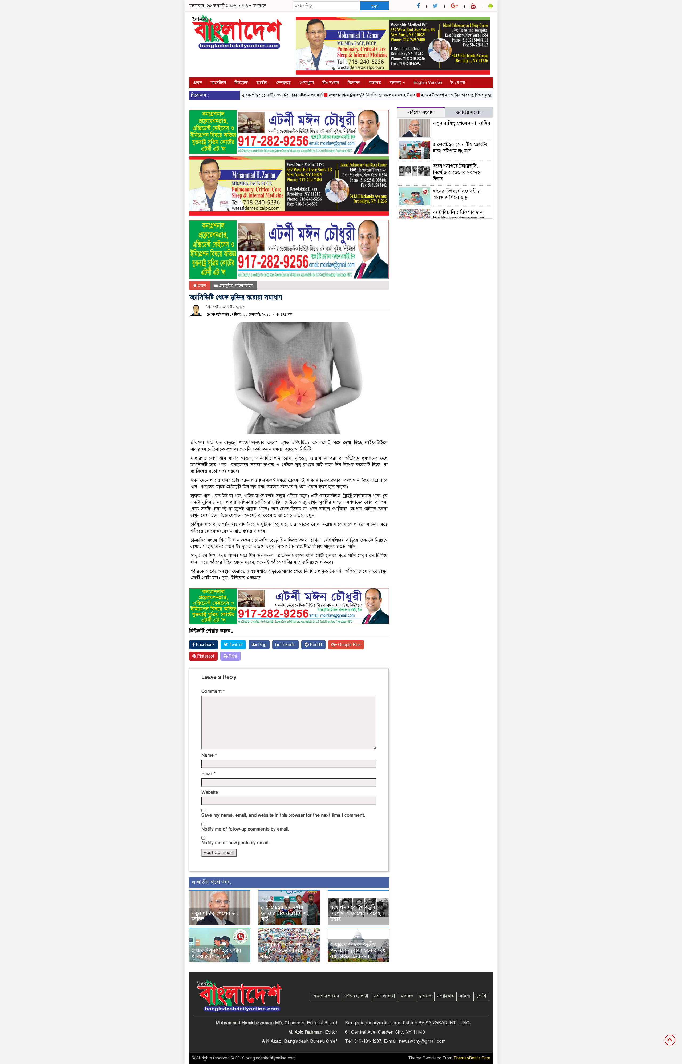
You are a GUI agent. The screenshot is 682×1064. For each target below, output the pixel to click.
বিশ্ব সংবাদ (331, 82)
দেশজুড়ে (283, 82)
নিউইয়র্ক (241, 82)
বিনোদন (354, 82)
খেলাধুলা (306, 82)
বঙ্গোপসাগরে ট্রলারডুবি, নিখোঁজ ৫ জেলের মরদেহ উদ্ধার (349, 95)
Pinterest (205, 656)
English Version (427, 82)
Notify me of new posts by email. (235, 842)
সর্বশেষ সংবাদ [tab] (421, 112)
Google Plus (349, 644)
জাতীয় (262, 82)
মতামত (375, 82)
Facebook (205, 644)
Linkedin (287, 644)
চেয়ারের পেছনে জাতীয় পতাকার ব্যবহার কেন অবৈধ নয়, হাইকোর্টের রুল (358, 950)
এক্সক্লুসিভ (226, 285)
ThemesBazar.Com (471, 1058)
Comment (213, 691)
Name (209, 755)
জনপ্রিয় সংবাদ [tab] (469, 112)
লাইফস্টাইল (244, 285)
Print (232, 656)
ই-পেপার (458, 82)
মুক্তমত (425, 996)
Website (209, 792)
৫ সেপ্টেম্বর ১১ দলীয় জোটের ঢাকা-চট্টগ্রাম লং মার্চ (259, 95)
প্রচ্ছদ (197, 82)
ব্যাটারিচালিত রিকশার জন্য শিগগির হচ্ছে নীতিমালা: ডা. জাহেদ (288, 950)
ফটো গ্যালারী (384, 996)
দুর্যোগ (481, 996)
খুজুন (374, 5)
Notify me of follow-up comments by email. (245, 829)
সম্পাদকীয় (445, 996)
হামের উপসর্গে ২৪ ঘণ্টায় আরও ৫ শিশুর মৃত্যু (433, 95)
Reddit (315, 644)
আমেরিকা (218, 82)
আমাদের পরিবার (326, 996)
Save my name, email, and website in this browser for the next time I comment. (283, 815)
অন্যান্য (396, 82)
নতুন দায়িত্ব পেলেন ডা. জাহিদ (215, 916)
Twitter (235, 644)
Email (208, 773)
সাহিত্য (465, 996)
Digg (261, 644)
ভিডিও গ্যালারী (356, 996)
